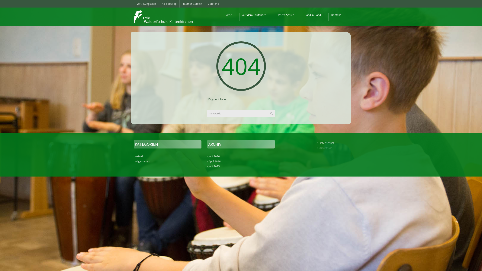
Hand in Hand (312, 15)
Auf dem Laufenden (254, 15)
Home (228, 15)
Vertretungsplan (146, 3)
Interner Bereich (192, 3)
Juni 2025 (214, 166)
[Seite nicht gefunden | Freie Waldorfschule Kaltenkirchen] (166, 17)
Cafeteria (213, 3)
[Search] (271, 113)
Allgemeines (142, 161)
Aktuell (139, 156)
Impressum (326, 148)
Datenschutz (326, 143)
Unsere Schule (285, 15)
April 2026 (215, 161)
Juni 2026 (214, 156)
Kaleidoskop (169, 3)
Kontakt (336, 15)
